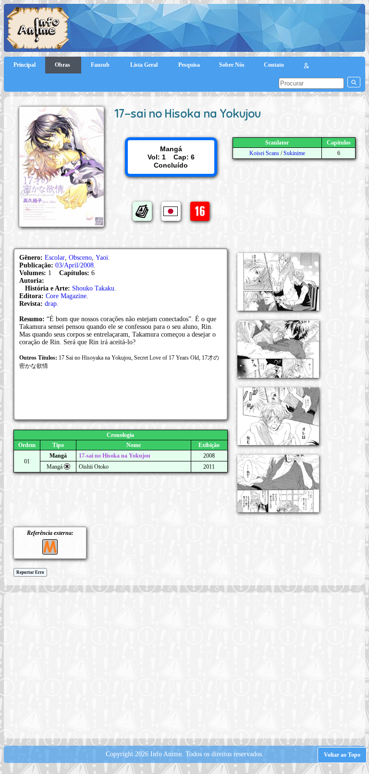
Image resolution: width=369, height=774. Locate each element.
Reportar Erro (30, 572)
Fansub (101, 64)
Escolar (55, 257)
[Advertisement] (189, 664)
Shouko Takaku (93, 288)
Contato (274, 64)
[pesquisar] (353, 82)
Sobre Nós (232, 64)
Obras (63, 64)
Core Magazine (66, 296)
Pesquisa (189, 64)
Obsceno (80, 257)
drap (51, 303)
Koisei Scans (264, 153)
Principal (24, 64)
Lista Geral (144, 64)
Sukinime (294, 153)
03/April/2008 (74, 265)
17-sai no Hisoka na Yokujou (114, 455)
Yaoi (102, 257)
